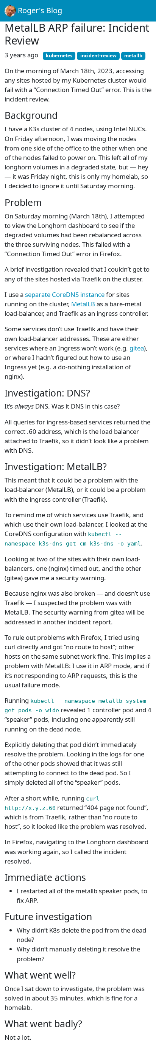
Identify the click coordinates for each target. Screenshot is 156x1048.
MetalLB (83, 304)
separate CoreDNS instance (65, 294)
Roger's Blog (39, 10)
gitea (136, 348)
